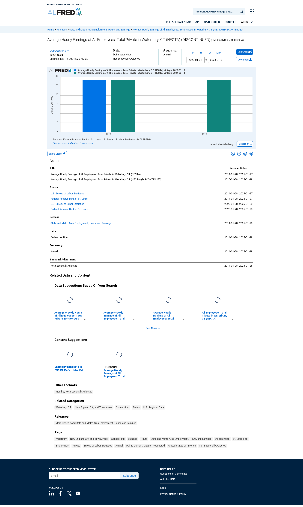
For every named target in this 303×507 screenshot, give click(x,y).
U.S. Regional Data (153, 407)
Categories (212, 22)
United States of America (182, 445)
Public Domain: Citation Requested (145, 445)
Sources (230, 22)
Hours (144, 438)
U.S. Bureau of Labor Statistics (67, 193)
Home (50, 29)
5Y (200, 52)
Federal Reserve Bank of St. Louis (69, 198)
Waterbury (61, 438)
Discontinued (222, 438)
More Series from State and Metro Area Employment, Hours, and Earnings (96, 423)
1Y (193, 52)
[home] (65, 11)
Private (76, 445)
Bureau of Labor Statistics (98, 445)
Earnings (132, 438)
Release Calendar (178, 22)
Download (243, 59)
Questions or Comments (173, 473)
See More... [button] (153, 328)
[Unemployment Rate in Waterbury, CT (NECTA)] (70, 354)
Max (218, 52)
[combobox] (219, 11)
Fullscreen (244, 143)
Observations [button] (58, 50)
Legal (163, 487)
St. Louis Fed (240, 438)
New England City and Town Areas (93, 407)
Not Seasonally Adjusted (212, 445)
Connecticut (122, 407)
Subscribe (129, 475)
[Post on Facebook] (239, 154)
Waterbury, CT (63, 407)
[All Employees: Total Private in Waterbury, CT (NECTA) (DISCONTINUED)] (217, 300)
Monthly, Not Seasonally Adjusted (74, 391)
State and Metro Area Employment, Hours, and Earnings (99, 29)
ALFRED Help (167, 478)
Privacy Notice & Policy (173, 493)
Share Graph (56, 153)
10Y (209, 52)
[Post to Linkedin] (251, 154)
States (136, 407)
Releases (61, 29)
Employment (62, 445)
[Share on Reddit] (245, 154)
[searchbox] (219, 11)
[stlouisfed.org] (64, 4)
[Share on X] (233, 154)
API (197, 22)
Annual (119, 445)
